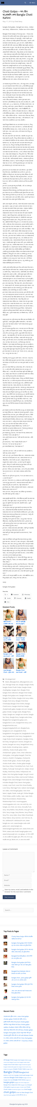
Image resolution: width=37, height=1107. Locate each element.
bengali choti (24, 1085)
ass (4, 685)
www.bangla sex (16, 826)
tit (31, 818)
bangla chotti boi (18, 706)
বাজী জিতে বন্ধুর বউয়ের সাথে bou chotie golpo (16, 1024)
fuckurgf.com (19, 769)
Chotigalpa (18, 758)
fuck (27, 766)
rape (22, 796)
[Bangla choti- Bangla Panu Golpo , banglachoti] (3, 2)
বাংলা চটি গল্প (20, 1095)
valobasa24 (9, 820)
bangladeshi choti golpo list (12, 733)
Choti (18, 753)
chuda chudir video (9, 763)
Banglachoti (7, 720)
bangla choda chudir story (25, 1067)
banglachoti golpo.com (19, 720)
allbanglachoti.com (26, 682)
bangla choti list (27, 1077)
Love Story (6, 788)
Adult (7, 682)
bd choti (17, 1085)
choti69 (11, 758)
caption (25, 747)
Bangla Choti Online (9, 698)
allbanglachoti (14, 682)
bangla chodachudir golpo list (11, 1067)
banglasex (19, 739)
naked (23, 788)
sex (18, 804)
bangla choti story (9, 701)
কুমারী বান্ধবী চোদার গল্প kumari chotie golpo (16, 1022)
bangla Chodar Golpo (19, 1069)
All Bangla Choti (8, 1060)
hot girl (26, 774)
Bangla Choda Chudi (14, 1062)
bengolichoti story (27, 744)
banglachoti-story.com (24, 723)
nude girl (20, 793)
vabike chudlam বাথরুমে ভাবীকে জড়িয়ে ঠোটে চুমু (17, 1027)
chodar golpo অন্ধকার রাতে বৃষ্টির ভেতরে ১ (15, 1019)
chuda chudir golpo (23, 761)
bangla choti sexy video (25, 698)
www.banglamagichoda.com (12, 829)
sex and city (24, 804)
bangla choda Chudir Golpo (12, 687)
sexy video (13, 815)
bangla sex (11, 714)
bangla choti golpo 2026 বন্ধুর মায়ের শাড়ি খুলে (17, 1033)
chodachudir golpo (16, 1089)
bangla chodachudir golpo (24, 1064)
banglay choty (28, 739)
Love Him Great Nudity (24, 785)
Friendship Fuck (19, 766)
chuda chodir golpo (9, 761)
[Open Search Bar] (25, 2)
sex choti (11, 807)
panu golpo (12, 1095)
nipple (9, 793)
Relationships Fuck (9, 801)
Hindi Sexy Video (14, 772)
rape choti (28, 796)
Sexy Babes (11, 810)
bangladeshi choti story (14, 736)
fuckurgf (11, 769)
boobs (9, 747)
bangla (21, 685)
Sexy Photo (29, 812)
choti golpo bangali (17, 755)
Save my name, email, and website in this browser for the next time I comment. (19, 890)
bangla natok (16, 712)
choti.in (5, 758)
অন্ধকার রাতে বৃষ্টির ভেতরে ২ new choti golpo (16, 1016)
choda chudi (23, 1087)
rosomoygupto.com (9, 804)
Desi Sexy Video (8, 766)
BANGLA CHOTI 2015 (9, 1075)
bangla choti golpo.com (11, 695)
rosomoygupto (21, 801)
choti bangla (28, 1089)
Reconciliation (11, 799)
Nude (14, 793)
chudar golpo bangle (24, 763)
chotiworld (26, 758)
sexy (4, 810)
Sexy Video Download (25, 815)
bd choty (6, 742)
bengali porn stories (16, 742)
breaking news (17, 747)
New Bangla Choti (27, 1092)
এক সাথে (28, 834)
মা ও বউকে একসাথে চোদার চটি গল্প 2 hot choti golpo (18, 1038)
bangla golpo (9, 1082)
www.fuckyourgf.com (10, 834)
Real (4, 799)
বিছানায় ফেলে (15, 840)
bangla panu (26, 1082)
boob (4, 747)
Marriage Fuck (16, 788)
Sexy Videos (7, 818)
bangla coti (28, 1080)
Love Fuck (11, 785)
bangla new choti (19, 1082)
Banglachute (25, 728)
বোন (24, 1095)
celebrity (6, 750)
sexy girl (27, 810)
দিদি (16, 1095)
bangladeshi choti (20, 731)
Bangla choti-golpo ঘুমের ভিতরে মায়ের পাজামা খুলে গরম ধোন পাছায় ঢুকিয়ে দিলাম (21, 964)
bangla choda (28, 685)
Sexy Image (11, 812)
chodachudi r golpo (9, 753)
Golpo (27, 769)
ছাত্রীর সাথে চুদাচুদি (12, 837)
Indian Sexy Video (13, 777)
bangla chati (17, 1060)
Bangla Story (14, 717)
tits (4, 820)
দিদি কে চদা (23, 837)
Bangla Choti (25, 690)
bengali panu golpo (15, 1087)
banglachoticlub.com (10, 725)
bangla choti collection (10, 693)
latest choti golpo (24, 782)
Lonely (5, 785)
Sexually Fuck (26, 807)
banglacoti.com (8, 731)
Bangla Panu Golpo (9, 1085)
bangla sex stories (22, 714)
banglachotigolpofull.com (11, 728)
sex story (18, 807)
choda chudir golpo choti (18, 750)
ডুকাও (19, 837)
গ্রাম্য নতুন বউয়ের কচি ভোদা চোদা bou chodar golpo (18, 1030)
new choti (6, 1095)
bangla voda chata (25, 717)
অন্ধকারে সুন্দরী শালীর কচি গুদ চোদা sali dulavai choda (18, 1035)
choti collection (26, 753)
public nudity (16, 796)
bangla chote (29, 1069)
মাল (26, 1095)
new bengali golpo (16, 791)
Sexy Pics (6, 815)
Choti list (28, 755)
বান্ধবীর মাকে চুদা (7, 840)
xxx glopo (21, 834)
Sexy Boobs (19, 810)
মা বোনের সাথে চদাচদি (24, 840)
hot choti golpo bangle (15, 774)
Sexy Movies (19, 812)
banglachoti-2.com (9, 723)
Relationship (21, 799)
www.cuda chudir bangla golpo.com (19, 831)
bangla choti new (25, 695)
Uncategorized (10, 679)
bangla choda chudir (25, 1062)
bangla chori (16, 690)
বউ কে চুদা (29, 837)
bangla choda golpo (8, 1069)
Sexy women (16, 818)
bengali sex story (14, 744)
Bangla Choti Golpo (25, 693)
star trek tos (25, 818)
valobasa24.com (19, 820)
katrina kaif (24, 777)
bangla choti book (20, 1075)
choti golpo (6, 755)
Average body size (12, 685)
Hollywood (24, 772)
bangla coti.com (21, 709)
